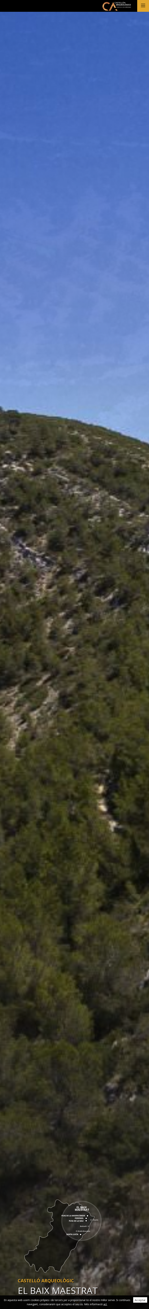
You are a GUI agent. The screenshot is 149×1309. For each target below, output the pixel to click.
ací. (105, 1304)
